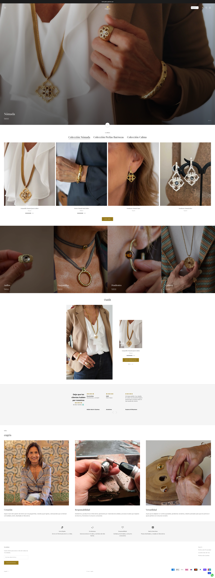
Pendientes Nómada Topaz (133, 208)
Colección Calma (137, 137)
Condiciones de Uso (204, 552)
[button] (195, 7)
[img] (78, 403)
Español (5, 571)
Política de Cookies (203, 555)
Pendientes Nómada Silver (185, 208)
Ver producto (130, 360)
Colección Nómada (79, 137)
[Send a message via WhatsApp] (212, 575)
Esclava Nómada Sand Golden (81, 208)
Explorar (6, 122)
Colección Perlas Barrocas (108, 137)
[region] (107, 64)
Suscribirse (11, 562)
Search (200, 547)
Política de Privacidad (204, 550)
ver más (107, 219)
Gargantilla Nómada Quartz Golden (29, 208)
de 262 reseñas (77, 404)
